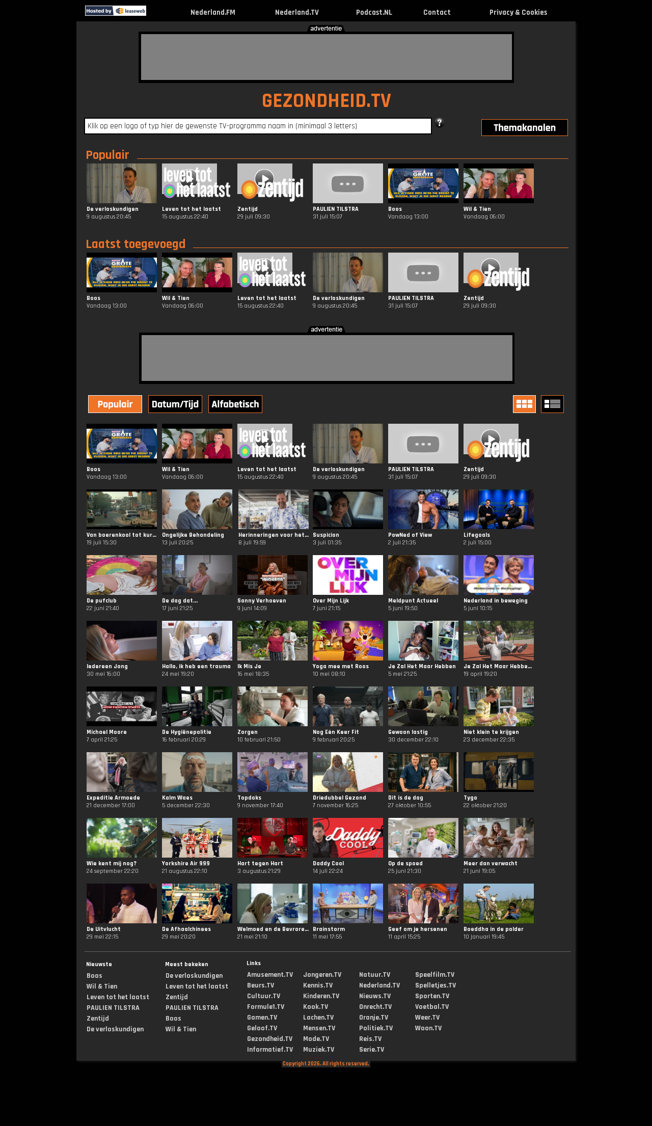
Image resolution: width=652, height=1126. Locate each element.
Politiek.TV (376, 1028)
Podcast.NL (374, 12)
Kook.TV (315, 1006)
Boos (94, 975)
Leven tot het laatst (118, 997)
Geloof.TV (262, 1028)
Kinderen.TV (321, 996)
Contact (437, 12)
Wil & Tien (102, 986)
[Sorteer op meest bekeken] (116, 405)
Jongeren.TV (322, 974)
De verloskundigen (115, 1029)
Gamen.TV (262, 1017)
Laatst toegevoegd (135, 244)
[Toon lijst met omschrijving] (553, 404)
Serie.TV (371, 1049)
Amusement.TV (270, 974)
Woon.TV (428, 1028)
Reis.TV (370, 1038)
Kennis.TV (318, 985)
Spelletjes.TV (435, 985)
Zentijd (98, 1018)
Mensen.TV (319, 1028)
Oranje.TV (373, 1017)
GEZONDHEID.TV (326, 101)
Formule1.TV (265, 1006)
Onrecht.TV (375, 1006)
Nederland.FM (213, 12)
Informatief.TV (270, 1049)
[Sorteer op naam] (236, 405)
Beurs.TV (260, 985)
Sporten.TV (432, 996)
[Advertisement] (326, 57)
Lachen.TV (318, 1017)
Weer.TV (427, 1017)
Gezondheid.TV (269, 1038)
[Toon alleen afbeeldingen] (525, 404)
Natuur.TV (374, 974)
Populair (107, 155)
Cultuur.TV (263, 996)
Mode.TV (316, 1038)
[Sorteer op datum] (176, 405)
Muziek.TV (318, 1049)
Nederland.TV (297, 12)
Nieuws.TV (375, 996)
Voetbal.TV (432, 1006)
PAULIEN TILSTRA (113, 1007)
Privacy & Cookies (518, 12)
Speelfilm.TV (434, 974)
